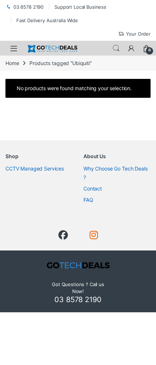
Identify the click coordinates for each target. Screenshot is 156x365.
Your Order (138, 34)
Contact (92, 188)
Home (12, 63)
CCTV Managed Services (34, 168)
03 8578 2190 (28, 7)
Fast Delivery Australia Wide (47, 20)
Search (116, 48)
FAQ (88, 200)
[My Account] (131, 48)
